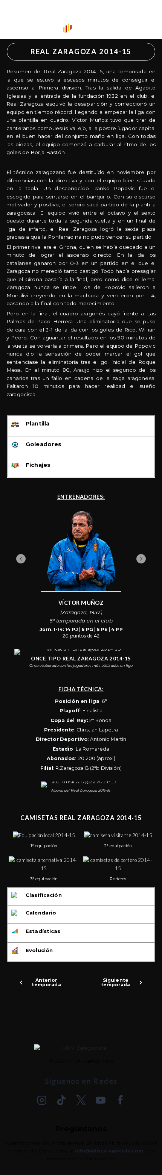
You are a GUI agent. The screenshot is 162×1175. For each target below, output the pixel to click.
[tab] (81, 425)
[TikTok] (61, 1100)
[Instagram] (42, 1100)
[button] (21, 558)
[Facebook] (120, 1100)
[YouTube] (100, 1100)
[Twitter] (81, 1100)
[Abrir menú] (11, 19)
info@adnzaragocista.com (109, 1151)
